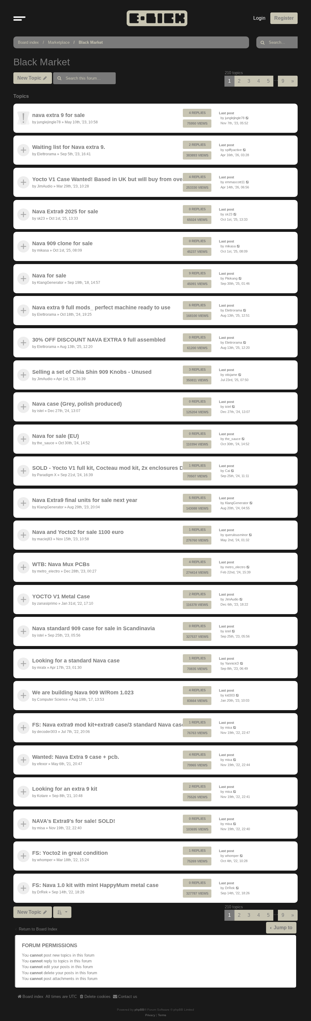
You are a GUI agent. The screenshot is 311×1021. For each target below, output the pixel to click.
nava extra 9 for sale (58, 115)
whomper (45, 860)
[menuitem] (95, 996)
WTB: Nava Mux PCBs (61, 564)
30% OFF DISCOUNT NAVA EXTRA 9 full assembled (99, 340)
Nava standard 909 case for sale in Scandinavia (93, 629)
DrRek (42, 892)
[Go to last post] (247, 118)
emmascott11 (235, 182)
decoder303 (47, 732)
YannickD (232, 663)
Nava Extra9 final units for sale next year (84, 500)
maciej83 (44, 539)
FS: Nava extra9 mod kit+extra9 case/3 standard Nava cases (110, 725)
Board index (28, 42)
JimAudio (45, 186)
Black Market (91, 42)
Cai (227, 471)
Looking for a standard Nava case (76, 661)
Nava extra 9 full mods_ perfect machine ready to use (101, 308)
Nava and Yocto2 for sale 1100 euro (78, 532)
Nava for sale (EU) (55, 436)
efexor (42, 763)
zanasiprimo (47, 603)
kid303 (230, 695)
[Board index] (157, 18)
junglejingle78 (49, 122)
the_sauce (45, 443)
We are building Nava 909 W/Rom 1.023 (83, 693)
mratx (41, 667)
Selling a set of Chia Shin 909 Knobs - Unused (92, 372)
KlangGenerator (50, 282)
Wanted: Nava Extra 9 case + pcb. (75, 757)
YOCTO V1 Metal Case (61, 596)
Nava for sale (49, 276)
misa (228, 727)
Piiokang (231, 278)
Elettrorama (46, 154)
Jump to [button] (282, 927)
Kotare (42, 796)
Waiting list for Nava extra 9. (68, 147)
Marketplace (59, 42)
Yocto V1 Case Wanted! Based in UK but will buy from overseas (114, 179)
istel (40, 411)
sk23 (41, 218)
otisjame (231, 374)
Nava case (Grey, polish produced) (77, 404)
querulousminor (236, 535)
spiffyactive (233, 150)
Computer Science (52, 699)
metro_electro (48, 571)
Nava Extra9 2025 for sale (65, 211)
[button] (19, 18)
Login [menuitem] (259, 18)
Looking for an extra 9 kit (64, 789)
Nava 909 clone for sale (62, 243)
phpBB (139, 1009)
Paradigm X (46, 475)
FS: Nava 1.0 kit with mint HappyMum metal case (95, 885)
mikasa (43, 250)
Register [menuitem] (284, 18)
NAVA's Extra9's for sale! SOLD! (73, 821)
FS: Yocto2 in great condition (70, 853)
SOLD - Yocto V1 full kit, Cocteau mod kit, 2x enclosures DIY (110, 468)
